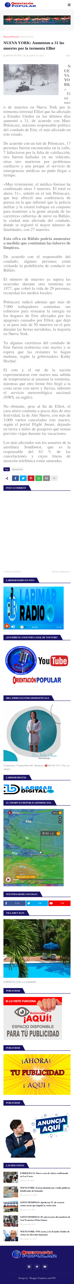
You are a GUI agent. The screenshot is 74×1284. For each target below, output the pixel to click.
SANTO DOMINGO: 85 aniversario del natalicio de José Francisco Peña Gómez (45, 1218)
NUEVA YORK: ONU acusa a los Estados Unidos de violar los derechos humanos (45, 1233)
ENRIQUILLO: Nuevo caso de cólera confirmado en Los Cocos (44, 1175)
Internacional (27, 36)
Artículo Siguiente (60, 571)
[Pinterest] (31, 478)
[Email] (46, 478)
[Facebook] (15, 478)
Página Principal (11, 36)
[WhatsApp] (38, 478)
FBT (54, 1278)
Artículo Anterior (13, 571)
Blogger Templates (38, 1278)
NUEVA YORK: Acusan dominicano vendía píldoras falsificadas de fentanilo (45, 1189)
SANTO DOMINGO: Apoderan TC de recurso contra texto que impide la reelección (42, 1204)
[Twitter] (23, 478)
